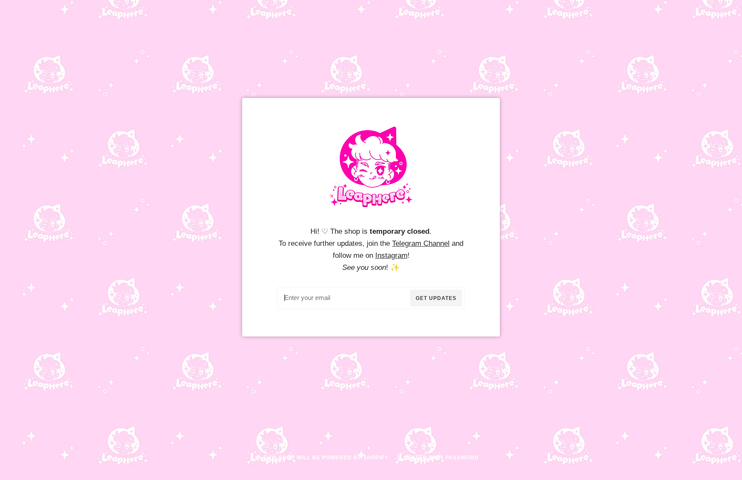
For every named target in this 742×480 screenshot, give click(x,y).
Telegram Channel (421, 243)
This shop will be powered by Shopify (327, 458)
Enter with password (443, 458)
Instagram (391, 255)
